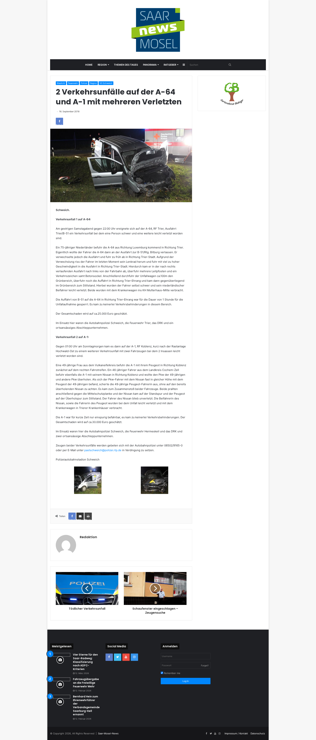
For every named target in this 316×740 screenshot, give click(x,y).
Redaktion (88, 537)
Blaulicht (61, 83)
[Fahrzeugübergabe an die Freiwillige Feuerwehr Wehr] (60, 684)
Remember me (171, 673)
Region (102, 64)
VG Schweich (106, 83)
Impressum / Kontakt (236, 733)
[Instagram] (134, 657)
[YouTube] (126, 657)
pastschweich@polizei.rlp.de (102, 450)
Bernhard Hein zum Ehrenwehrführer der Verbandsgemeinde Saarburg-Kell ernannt (86, 705)
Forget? (205, 665)
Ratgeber (170, 64)
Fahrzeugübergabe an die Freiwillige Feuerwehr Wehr (86, 682)
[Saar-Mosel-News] (158, 29)
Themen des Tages (126, 64)
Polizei (84, 83)
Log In (186, 681)
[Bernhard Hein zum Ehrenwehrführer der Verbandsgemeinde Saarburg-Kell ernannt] (60, 702)
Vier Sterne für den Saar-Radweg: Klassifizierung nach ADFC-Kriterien (85, 662)
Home (89, 64)
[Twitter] (117, 657)
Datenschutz (258, 733)
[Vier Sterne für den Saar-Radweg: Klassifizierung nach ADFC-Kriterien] (60, 660)
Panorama (150, 64)
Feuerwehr (73, 83)
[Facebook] (109, 657)
